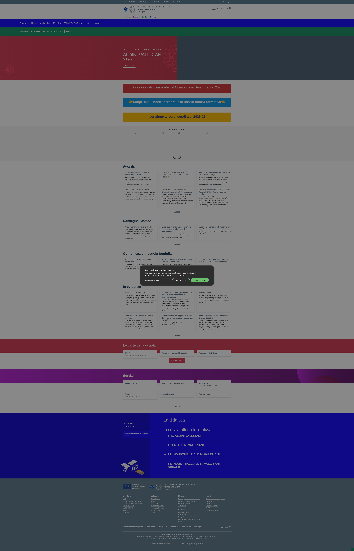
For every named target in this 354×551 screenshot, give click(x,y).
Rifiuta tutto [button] (181, 280)
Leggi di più (182, 275)
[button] (152, 280)
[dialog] (177, 275)
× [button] (211, 267)
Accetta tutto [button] (200, 280)
